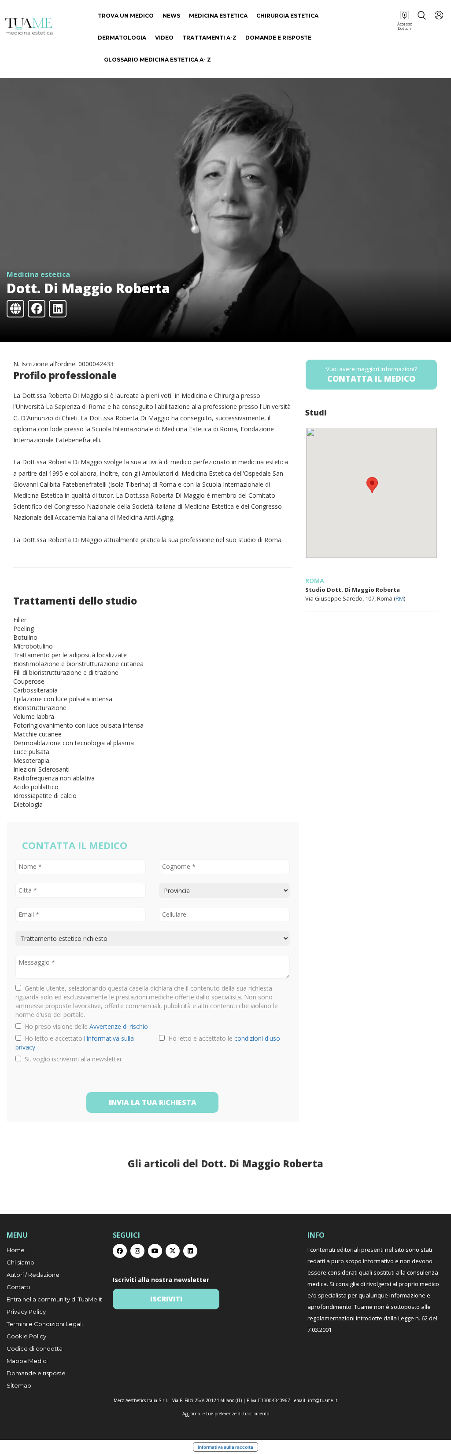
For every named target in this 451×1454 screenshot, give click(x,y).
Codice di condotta (35, 1348)
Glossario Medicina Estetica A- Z (157, 59)
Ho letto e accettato (74, 1042)
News (171, 15)
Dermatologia (122, 37)
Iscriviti (166, 1299)
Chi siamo (20, 1262)
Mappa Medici (27, 1360)
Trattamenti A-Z (209, 37)
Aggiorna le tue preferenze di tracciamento (225, 1413)
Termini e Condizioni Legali (45, 1323)
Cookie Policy (26, 1336)
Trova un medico (126, 15)
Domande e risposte (278, 37)
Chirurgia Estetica (287, 15)
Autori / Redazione (33, 1274)
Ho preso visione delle (84, 1026)
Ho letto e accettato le (222, 1038)
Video (164, 37)
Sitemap (19, 1385)
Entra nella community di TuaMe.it (54, 1299)
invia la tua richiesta (152, 1102)
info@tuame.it (322, 1400)
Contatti (18, 1286)
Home (16, 1250)
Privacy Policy (26, 1311)
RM (400, 598)
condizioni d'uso (257, 1038)
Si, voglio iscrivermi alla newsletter (71, 1059)
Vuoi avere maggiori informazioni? (371, 374)
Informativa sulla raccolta (225, 1447)
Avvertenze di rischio (118, 1026)
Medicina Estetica (218, 15)
